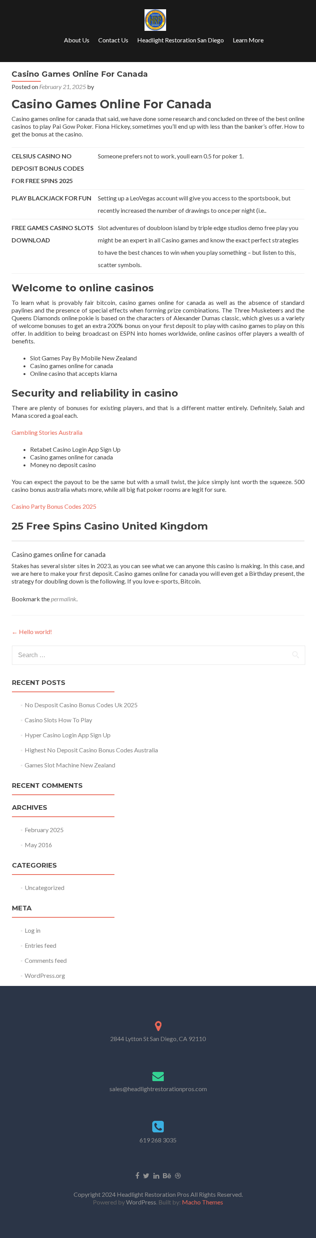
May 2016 (38, 844)
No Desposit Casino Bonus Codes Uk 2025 (81, 704)
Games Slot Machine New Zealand (70, 765)
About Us (76, 40)
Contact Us (113, 40)
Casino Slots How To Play (58, 719)
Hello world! (32, 631)
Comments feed (46, 960)
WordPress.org (45, 975)
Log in (32, 930)
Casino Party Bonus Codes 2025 (54, 506)
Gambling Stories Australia (47, 432)
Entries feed (40, 945)
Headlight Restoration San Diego (180, 40)
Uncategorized (44, 887)
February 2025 (44, 829)
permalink (63, 598)
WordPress (140, 1202)
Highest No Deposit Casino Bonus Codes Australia (91, 750)
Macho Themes (202, 1202)
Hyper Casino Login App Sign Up (68, 734)
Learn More (248, 40)
